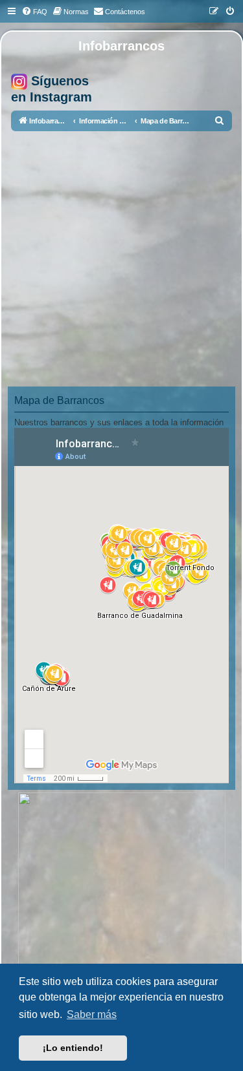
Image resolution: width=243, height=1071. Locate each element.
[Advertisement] (121, 259)
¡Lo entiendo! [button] (73, 1048)
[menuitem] (34, 11)
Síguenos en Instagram (51, 89)
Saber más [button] (92, 1014)
